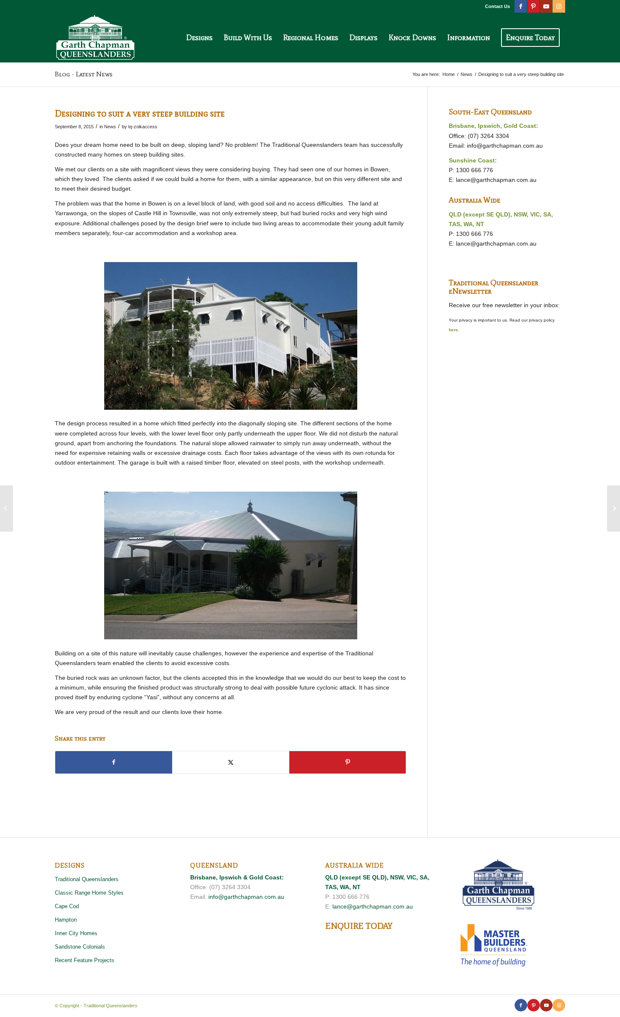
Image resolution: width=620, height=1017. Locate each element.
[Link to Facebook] (521, 6)
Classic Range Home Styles (89, 893)
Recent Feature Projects (84, 960)
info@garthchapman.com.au (505, 145)
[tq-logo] (95, 37)
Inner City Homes (76, 933)
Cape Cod (67, 906)
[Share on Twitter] (231, 762)
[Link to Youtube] (546, 6)
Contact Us (497, 6)
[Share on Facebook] (113, 762)
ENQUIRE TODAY (358, 926)
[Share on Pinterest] (347, 762)
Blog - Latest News (84, 74)
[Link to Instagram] (559, 6)
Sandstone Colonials (80, 947)
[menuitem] (495, 6)
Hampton (66, 920)
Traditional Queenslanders (87, 879)
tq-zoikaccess (142, 126)
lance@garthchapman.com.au (496, 179)
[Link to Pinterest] (533, 6)
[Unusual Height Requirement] (6, 508)
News (110, 126)
